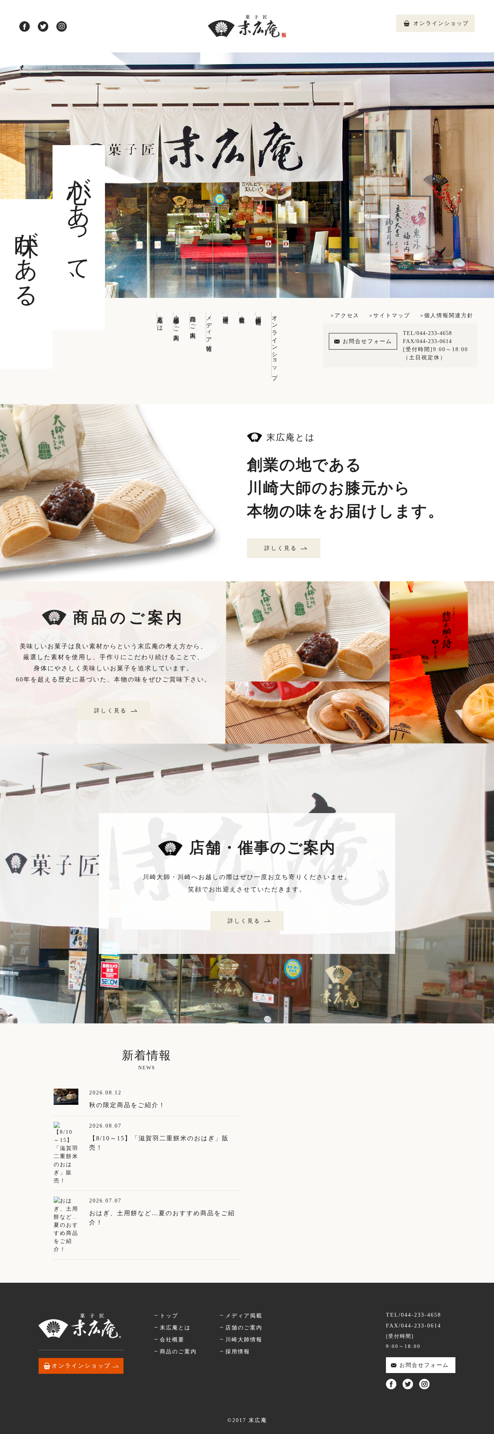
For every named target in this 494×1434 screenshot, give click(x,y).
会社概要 (242, 313)
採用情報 (226, 313)
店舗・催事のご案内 (176, 321)
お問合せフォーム (367, 341)
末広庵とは (160, 319)
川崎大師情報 (258, 313)
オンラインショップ (441, 23)
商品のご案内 (193, 320)
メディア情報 (209, 326)
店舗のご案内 (243, 1328)
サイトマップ (391, 315)
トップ (169, 1316)
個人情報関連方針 (449, 315)
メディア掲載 (243, 1316)
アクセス (347, 315)
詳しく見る (280, 548)
